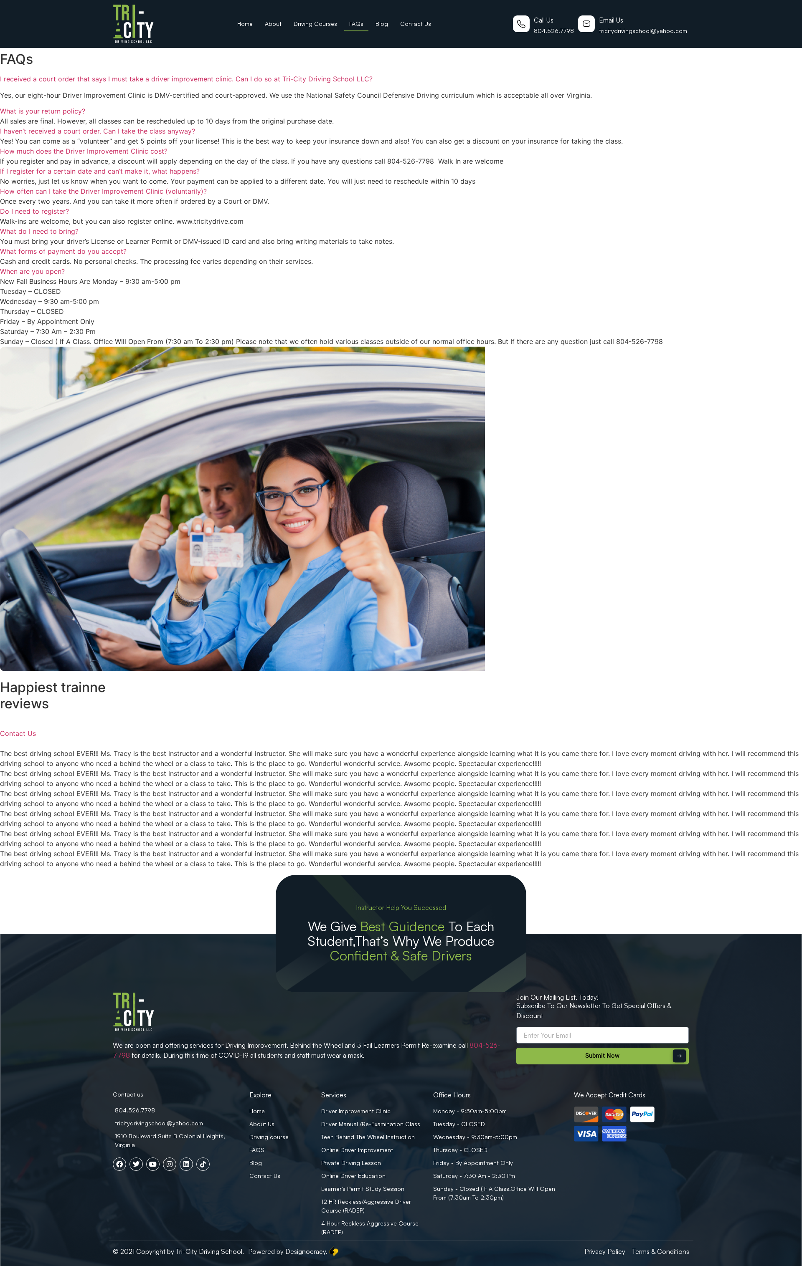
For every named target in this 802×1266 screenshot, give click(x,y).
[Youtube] (153, 1164)
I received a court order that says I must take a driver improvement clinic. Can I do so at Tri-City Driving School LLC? (186, 79)
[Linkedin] (186, 1164)
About (273, 23)
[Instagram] (169, 1164)
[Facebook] (119, 1164)
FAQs (356, 23)
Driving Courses (315, 23)
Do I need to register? (34, 211)
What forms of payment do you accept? (63, 251)
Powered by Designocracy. (287, 1251)
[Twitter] (136, 1164)
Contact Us (415, 23)
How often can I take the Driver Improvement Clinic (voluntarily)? (103, 191)
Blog (382, 23)
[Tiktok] (203, 1164)
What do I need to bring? (39, 231)
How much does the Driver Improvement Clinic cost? (84, 151)
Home (245, 23)
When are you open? (32, 271)
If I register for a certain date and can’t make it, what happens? (100, 171)
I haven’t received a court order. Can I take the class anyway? (97, 131)
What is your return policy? (42, 111)
